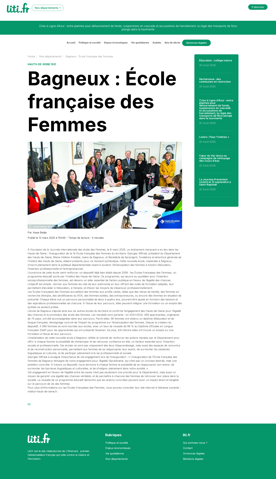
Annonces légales (196, 43)
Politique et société (90, 43)
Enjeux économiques (116, 43)
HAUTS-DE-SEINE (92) (42, 64)
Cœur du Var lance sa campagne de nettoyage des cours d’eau (214, 158)
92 (29, 404)
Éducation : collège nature (215, 60)
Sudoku (157, 43)
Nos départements (116, 458)
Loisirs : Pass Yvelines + (138, 28)
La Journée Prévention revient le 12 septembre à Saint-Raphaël (215, 182)
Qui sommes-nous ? (195, 442)
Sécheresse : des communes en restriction (215, 80)
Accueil (71, 43)
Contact (187, 448)
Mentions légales (193, 458)
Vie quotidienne (140, 43)
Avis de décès (172, 43)
